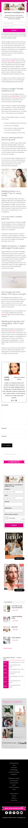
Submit (14, 30)
